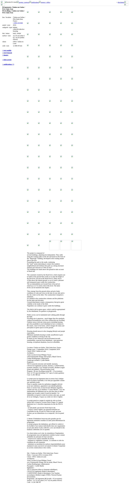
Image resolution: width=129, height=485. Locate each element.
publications (35, 2)
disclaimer (121, 2)
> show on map (18, 23)
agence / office (45, 2)
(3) (8, 64)
